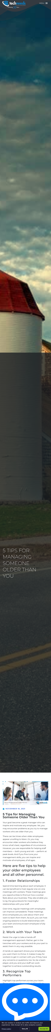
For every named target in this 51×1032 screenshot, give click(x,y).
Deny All (25, 1029)
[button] (41, 3)
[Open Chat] (25, 1003)
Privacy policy (6, 1029)
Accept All (44, 1029)
